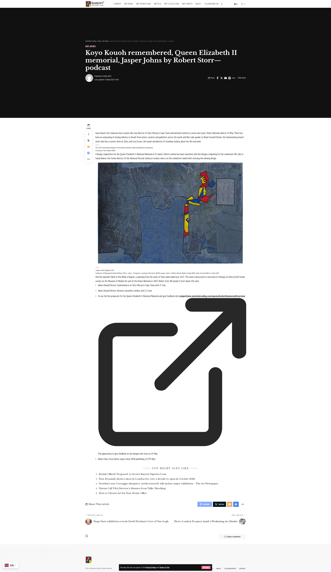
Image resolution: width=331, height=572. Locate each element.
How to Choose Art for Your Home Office (123, 493)
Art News (90, 46)
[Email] (225, 78)
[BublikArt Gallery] (96, 4)
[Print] (229, 78)
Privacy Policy (151, 567)
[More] (233, 78)
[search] (231, 4)
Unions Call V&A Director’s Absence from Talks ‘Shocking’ (132, 488)
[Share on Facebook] (217, 78)
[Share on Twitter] (221, 78)
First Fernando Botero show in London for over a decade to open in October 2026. (147, 479)
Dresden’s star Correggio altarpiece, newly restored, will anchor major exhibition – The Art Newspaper (158, 483)
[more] (222, 4)
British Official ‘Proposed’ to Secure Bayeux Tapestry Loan (132, 474)
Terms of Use (164, 567)
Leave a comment (233, 536)
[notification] (227, 4)
